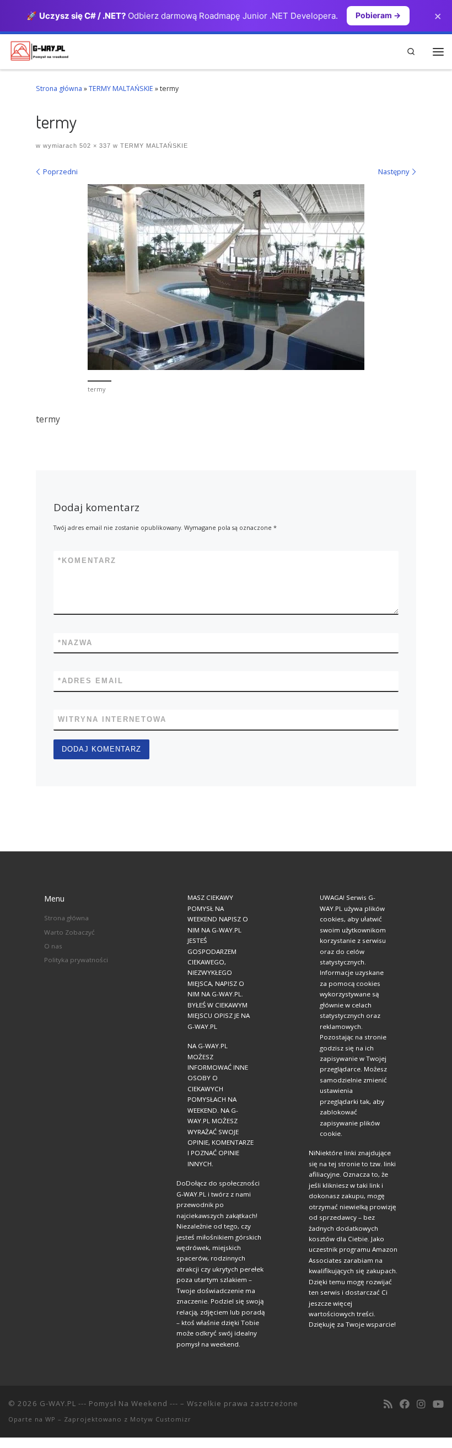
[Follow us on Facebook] (405, 1404)
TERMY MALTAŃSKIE (121, 88)
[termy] (226, 277)
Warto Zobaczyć (69, 932)
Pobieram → (378, 15)
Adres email (90, 681)
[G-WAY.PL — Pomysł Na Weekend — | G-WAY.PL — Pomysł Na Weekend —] (39, 50)
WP (50, 1419)
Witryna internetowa (112, 719)
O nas (53, 946)
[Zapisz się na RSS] (388, 1404)
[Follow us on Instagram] (421, 1404)
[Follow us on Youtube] (438, 1404)
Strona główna (59, 88)
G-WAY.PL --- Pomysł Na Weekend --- (109, 1403)
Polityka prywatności (76, 960)
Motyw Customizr (160, 1419)
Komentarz (87, 560)
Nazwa (75, 643)
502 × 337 (94, 145)
